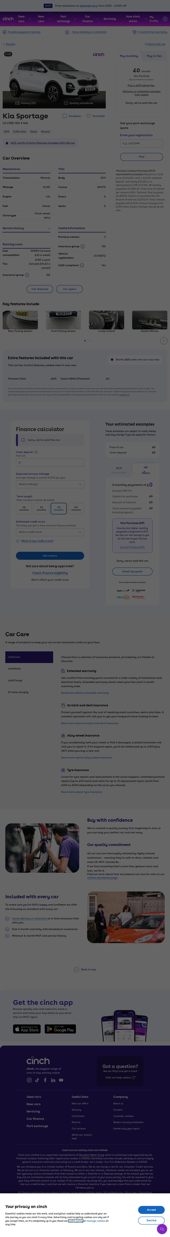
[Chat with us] (162, 1229)
